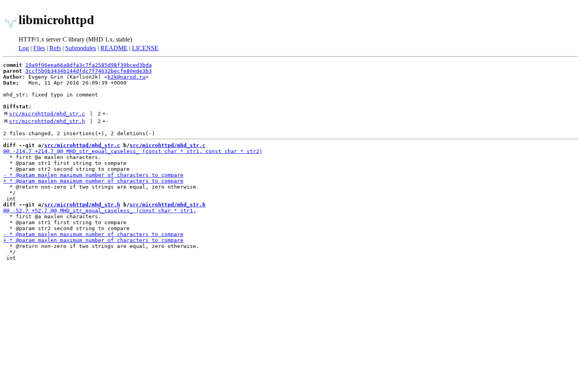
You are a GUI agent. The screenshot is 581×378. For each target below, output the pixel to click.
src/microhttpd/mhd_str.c (47, 114)
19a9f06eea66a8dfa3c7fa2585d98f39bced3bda (88, 65)
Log (24, 48)
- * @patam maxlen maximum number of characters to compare (93, 175)
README (114, 48)
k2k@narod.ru (126, 77)
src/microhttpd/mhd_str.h (47, 121)
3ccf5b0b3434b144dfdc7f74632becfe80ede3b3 (88, 71)
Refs (55, 48)
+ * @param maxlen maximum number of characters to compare (93, 181)
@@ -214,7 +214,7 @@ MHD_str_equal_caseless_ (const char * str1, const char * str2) (132, 151)
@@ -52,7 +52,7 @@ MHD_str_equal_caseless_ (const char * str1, (99, 211)
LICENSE (145, 48)
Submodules (80, 48)
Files (39, 48)
